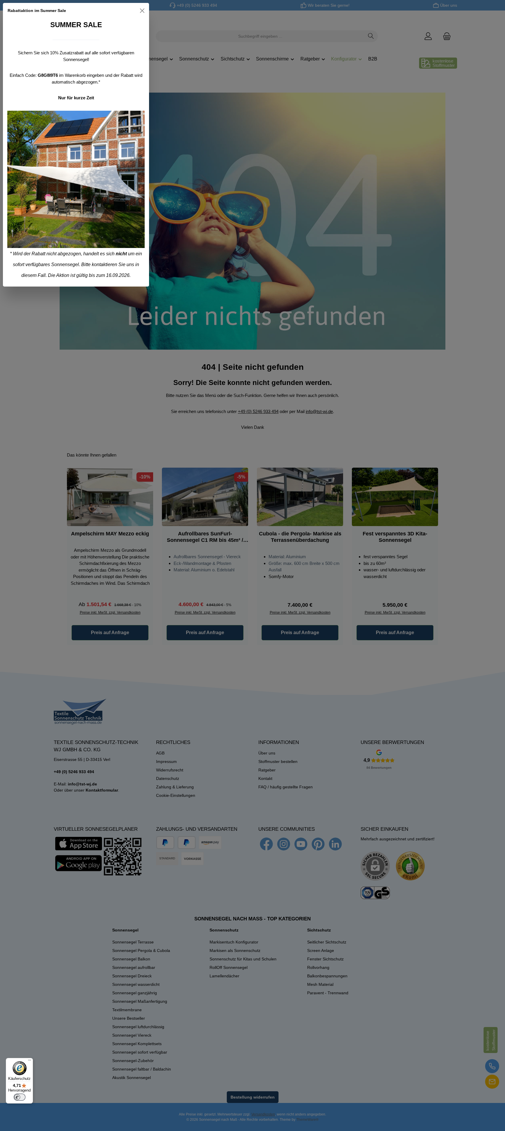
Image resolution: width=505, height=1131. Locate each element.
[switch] (19, 1097)
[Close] (142, 10)
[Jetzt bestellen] (76, 179)
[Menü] (29, 1061)
